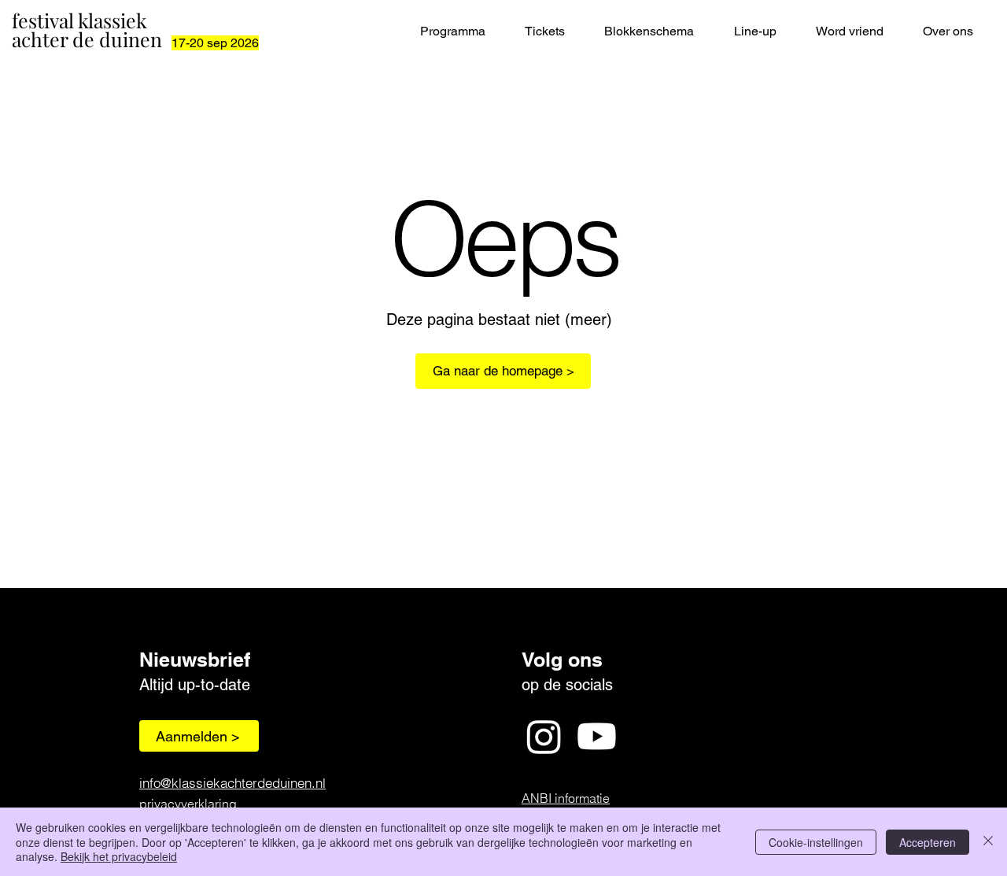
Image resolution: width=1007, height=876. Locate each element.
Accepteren (927, 842)
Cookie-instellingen (816, 842)
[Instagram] (544, 736)
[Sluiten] (988, 841)
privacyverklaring (188, 803)
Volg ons (562, 659)
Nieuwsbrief (194, 659)
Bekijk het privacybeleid (119, 856)
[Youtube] (596, 736)
